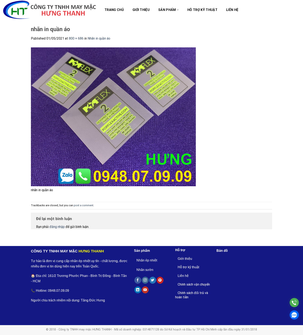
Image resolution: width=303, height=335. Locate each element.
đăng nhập (57, 227)
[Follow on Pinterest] (160, 280)
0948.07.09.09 (58, 290)
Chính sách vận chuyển (194, 284)
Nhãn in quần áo (99, 38)
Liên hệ (232, 10)
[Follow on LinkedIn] (137, 289)
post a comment (83, 205)
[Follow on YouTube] (145, 289)
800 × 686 (76, 38)
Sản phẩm (167, 10)
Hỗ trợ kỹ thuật (202, 10)
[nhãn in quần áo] (113, 116)
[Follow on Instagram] (145, 280)
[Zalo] (294, 315)
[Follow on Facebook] (137, 280)
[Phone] (294, 302)
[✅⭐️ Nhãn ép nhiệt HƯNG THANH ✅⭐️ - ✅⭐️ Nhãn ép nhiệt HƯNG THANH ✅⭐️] (49, 10)
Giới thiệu (141, 10)
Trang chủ (114, 10)
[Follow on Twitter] (152, 280)
